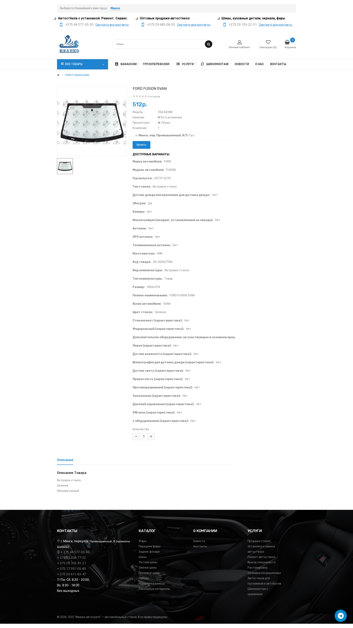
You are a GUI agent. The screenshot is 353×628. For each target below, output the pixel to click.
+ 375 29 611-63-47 (71, 574)
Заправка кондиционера (264, 573)
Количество (141, 429)
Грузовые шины (149, 573)
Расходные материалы (154, 589)
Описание (65, 460)
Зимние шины (148, 567)
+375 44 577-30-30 (79, 25)
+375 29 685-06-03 (161, 25)
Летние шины (148, 562)
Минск (115, 8)
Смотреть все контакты (112, 25)
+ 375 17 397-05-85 (71, 569)
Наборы (144, 578)
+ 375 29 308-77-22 (71, 558)
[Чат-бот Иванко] (341, 616)
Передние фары (149, 546)
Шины (143, 557)
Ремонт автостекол (261, 557)
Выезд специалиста (262, 562)
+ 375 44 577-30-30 (74, 552)
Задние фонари (149, 552)
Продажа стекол (259, 541)
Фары (142, 541)
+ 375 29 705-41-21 (71, 563)
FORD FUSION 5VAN (77, 75)
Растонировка (257, 567)
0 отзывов (153, 96)
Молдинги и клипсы (152, 583)
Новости (199, 541)
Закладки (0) (268, 47)
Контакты (200, 546)
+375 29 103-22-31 (243, 25)
